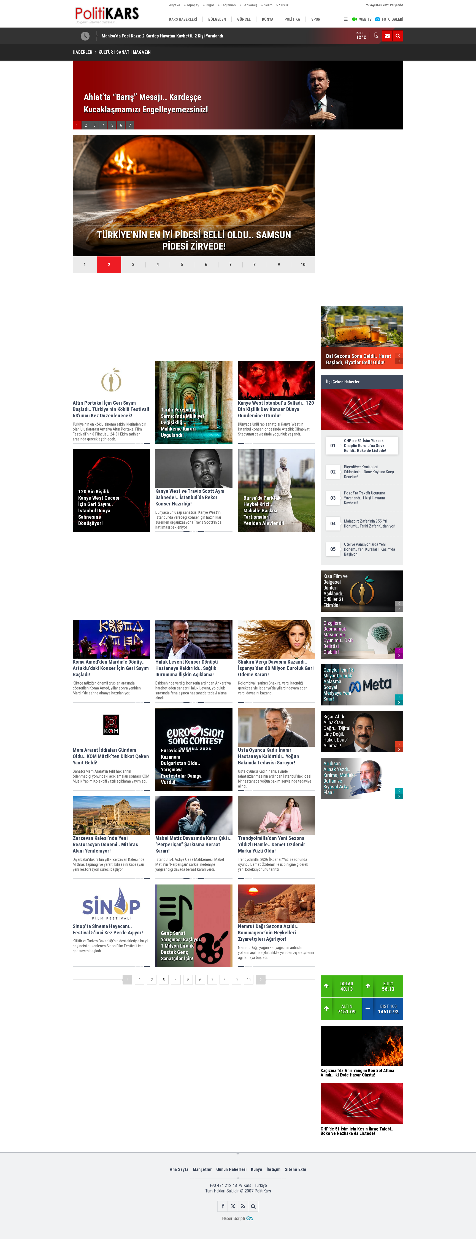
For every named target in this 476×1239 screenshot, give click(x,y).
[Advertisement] (194, 317)
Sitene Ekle (295, 1169)
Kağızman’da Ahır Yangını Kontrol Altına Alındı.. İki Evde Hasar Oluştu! (167, 36)
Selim (268, 5)
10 (303, 264)
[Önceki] (127, 979)
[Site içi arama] (398, 35)
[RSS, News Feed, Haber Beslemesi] (243, 1206)
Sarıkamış (249, 5)
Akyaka (174, 5)
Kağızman (228, 5)
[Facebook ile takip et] (223, 1206)
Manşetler (202, 1169)
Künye (256, 1169)
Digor (210, 5)
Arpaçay (193, 5)
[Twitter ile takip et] (233, 1206)
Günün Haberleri (231, 1169)
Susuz (283, 5)
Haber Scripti (233, 1218)
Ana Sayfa (179, 1169)
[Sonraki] (261, 979)
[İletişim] (387, 35)
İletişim (273, 1169)
